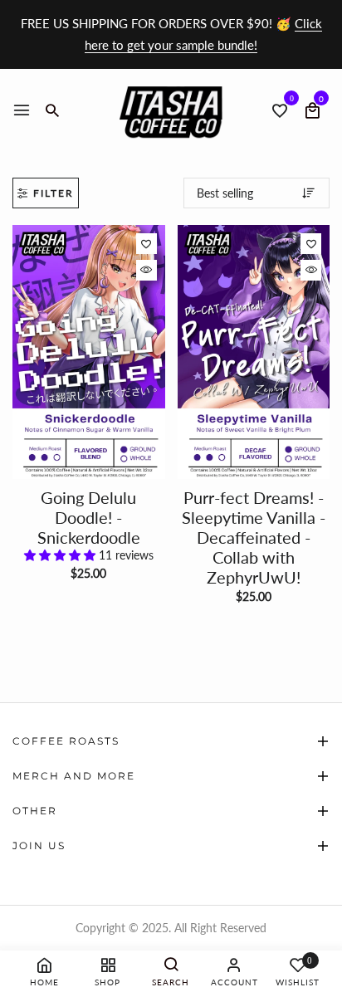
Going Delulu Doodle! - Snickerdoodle (88, 517)
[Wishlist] (146, 243)
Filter (53, 193)
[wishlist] (280, 111)
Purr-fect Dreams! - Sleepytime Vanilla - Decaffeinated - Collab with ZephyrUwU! (253, 537)
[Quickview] (146, 270)
